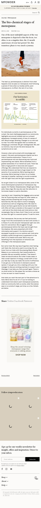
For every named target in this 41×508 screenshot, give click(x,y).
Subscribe (32, 459)
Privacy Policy (20, 465)
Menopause (12, 18)
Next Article (36, 375)
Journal (3, 18)
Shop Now (34, 8)
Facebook (18, 301)
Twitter (10, 301)
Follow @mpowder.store (12, 392)
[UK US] (27, 2)
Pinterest (28, 301)
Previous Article (5, 375)
